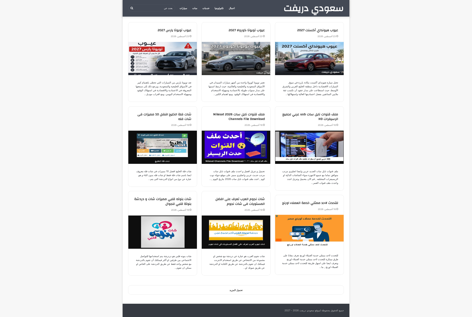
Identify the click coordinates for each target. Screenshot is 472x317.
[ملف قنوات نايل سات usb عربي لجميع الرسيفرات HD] (309, 147)
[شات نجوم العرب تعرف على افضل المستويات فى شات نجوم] (236, 232)
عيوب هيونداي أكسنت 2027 (317, 30)
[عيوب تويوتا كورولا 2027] (236, 58)
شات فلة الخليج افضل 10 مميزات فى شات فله (164, 116)
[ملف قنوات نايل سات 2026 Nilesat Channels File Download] (236, 147)
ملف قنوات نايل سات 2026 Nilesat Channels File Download (239, 116)
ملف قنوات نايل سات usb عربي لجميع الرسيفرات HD (310, 116)
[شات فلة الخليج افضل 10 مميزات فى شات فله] (162, 147)
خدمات (205, 8)
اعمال (232, 8)
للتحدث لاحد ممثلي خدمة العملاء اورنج (310, 203)
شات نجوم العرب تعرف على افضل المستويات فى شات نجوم (240, 201)
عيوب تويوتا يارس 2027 (174, 30)
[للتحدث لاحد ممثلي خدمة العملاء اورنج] (309, 231)
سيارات (183, 8)
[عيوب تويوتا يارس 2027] (162, 58)
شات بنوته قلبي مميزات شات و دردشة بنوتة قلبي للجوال (162, 201)
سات (194, 8)
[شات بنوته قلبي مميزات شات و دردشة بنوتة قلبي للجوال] (162, 232)
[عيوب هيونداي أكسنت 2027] (309, 58)
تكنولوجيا (219, 8)
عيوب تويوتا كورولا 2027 (247, 30)
